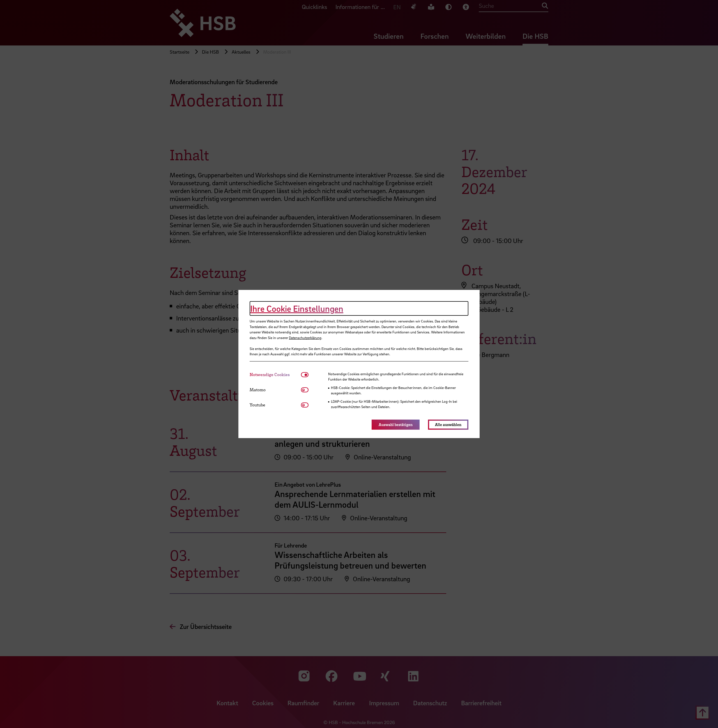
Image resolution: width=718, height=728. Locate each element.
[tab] (275, 374)
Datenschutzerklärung (305, 337)
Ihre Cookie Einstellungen (296, 308)
